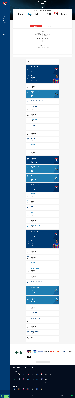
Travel (3, 12)
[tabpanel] (42, 201)
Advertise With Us (34, 395)
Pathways (4, 22)
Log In (4, 393)
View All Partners (42, 362)
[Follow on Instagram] (30, 367)
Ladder (3, 16)
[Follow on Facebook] (25, 367)
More (3, 26)
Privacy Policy (19, 395)
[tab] (33, 56)
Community (4, 24)
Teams (3, 18)
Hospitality (3, 34)
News (3, 8)
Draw (3, 14)
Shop (2, 32)
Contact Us (29, 395)
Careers (23, 395)
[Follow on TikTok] (23, 367)
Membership (4, 28)
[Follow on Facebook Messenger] (32, 367)
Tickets (3, 30)
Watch (3, 10)
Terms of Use (14, 395)
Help (26, 395)
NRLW (3, 20)
